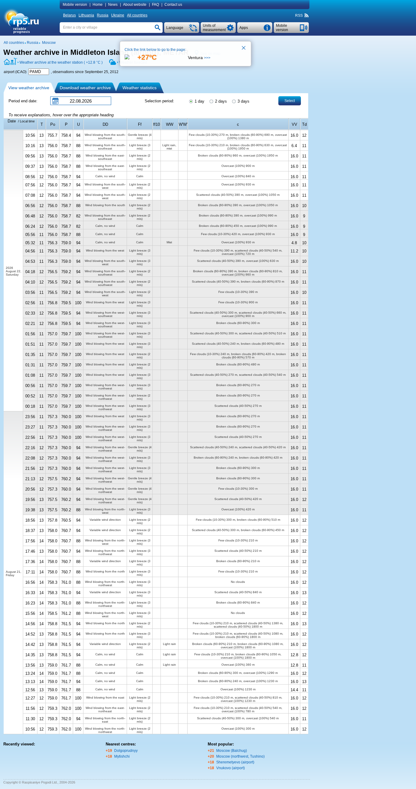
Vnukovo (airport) (230, 768)
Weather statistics (139, 87)
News (113, 4)
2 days (220, 101)
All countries (137, 15)
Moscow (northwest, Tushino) (240, 756)
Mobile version (75, 4)
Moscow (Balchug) (231, 750)
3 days (242, 101)
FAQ (155, 4)
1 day (198, 101)
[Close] (243, 48)
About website (134, 4)
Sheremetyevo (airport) (235, 762)
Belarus (69, 15)
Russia (102, 15)
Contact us (173, 4)
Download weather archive (85, 87)
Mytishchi (122, 756)
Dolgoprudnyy (126, 750)
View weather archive (28, 87)
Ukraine (117, 15)
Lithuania (86, 15)
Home (98, 4)
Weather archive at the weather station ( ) (61, 62)
